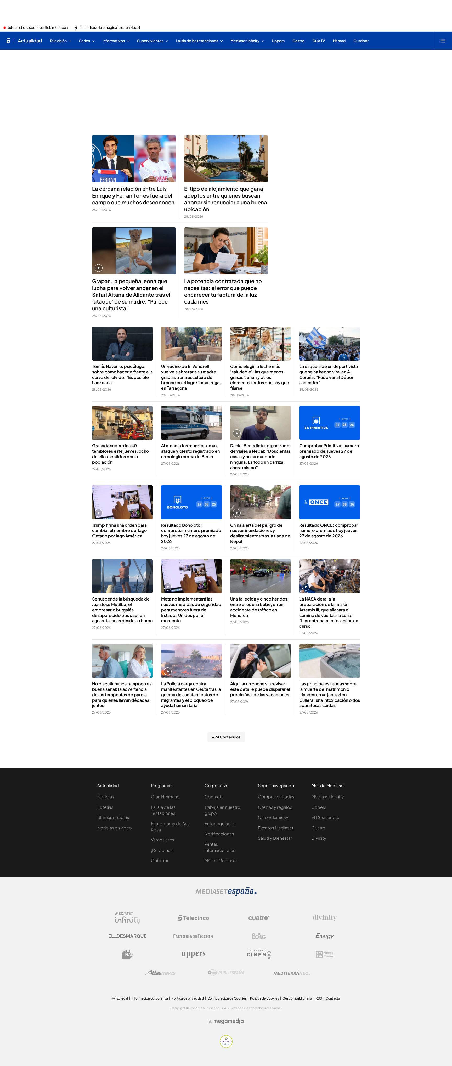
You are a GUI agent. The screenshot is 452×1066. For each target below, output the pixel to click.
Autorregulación (221, 823)
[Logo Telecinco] (193, 917)
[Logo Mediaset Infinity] (127, 917)
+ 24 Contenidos (226, 736)
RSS (319, 998)
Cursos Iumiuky (273, 817)
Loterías (105, 807)
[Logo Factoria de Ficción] (193, 936)
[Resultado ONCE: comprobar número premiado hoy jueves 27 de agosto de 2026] (329, 502)
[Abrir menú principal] (443, 40)
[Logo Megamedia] (229, 1021)
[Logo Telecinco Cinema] (259, 954)
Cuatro (318, 828)
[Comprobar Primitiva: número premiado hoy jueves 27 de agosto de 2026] (329, 423)
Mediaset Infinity (328, 796)
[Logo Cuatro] (258, 917)
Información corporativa (150, 998)
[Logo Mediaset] (226, 894)
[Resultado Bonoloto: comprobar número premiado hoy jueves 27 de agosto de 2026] (191, 502)
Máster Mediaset (221, 860)
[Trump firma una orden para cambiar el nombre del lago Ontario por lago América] (122, 502)
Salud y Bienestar (275, 838)
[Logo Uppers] (193, 954)
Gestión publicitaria (297, 998)
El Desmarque (325, 817)
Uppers (319, 807)
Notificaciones (219, 834)
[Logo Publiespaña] (226, 972)
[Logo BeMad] (127, 954)
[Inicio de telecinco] (8, 40)
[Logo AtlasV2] (160, 972)
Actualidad (30, 40)
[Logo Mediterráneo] (291, 973)
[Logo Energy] (324, 936)
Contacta (214, 796)
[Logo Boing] (259, 936)
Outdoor (159, 860)
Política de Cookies (264, 998)
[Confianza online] (226, 1046)
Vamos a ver (162, 840)
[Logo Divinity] (325, 917)
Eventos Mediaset (275, 828)
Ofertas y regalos (275, 807)
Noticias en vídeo (114, 828)
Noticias (105, 796)
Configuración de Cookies (226, 998)
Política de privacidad (188, 998)
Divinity (319, 838)
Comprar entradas (276, 796)
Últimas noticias (113, 817)
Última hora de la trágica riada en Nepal (109, 28)
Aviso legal (120, 998)
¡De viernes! (162, 850)
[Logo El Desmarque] (127, 936)
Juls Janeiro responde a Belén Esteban (38, 28)
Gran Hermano (165, 796)
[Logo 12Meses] (324, 954)
